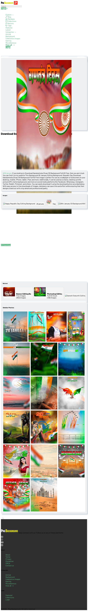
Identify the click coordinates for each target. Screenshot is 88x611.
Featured (9, 28)
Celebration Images (13, 38)
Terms (8, 557)
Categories (10, 32)
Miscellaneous (11, 43)
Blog (9, 17)
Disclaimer (10, 561)
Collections (11, 21)
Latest (8, 30)
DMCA (8, 563)
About (8, 555)
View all (8, 586)
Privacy (8, 559)
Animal (8, 34)
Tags (9, 25)
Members (11, 19)
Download (7, 245)
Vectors (10, 23)
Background (10, 36)
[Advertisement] (44, 153)
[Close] (1, 11)
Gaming (8, 41)
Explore (9, 15)
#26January (7, 173)
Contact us (10, 565)
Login (8, 599)
